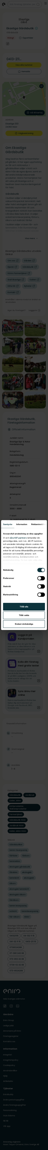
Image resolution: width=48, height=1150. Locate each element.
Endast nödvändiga (24, 624)
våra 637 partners (18, 538)
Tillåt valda (24, 615)
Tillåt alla (24, 607)
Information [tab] (21, 524)
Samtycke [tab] (7, 524)
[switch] (41, 578)
